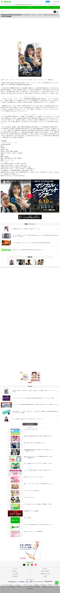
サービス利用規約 (15, 573)
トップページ (3, 4)
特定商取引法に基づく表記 (45, 573)
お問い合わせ (45, 568)
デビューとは (15, 568)
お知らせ (47, 1)
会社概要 (45, 576)
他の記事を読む (30, 424)
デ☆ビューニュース (11, 4)
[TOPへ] (56, 583)
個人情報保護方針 (15, 576)
